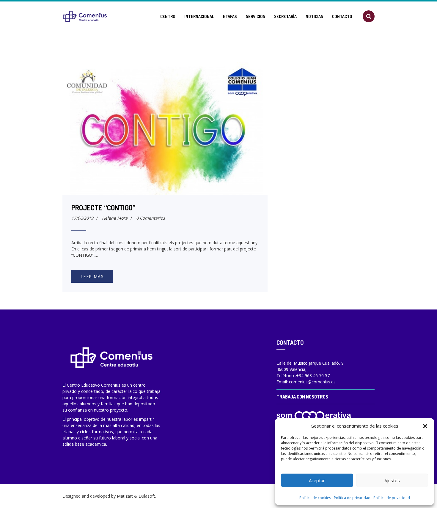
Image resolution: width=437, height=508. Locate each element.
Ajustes (392, 480)
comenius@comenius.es (312, 382)
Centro (167, 16)
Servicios (255, 16)
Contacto (342, 16)
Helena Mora (115, 218)
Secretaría (285, 16)
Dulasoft (147, 496)
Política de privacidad (352, 497)
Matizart (125, 496)
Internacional (199, 16)
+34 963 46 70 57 (313, 375)
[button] (425, 426)
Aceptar (317, 480)
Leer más (92, 276)
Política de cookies (315, 497)
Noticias (314, 16)
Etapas (230, 16)
